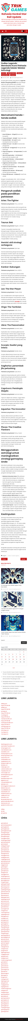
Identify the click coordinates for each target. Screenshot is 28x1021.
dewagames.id (5, 853)
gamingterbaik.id (5, 834)
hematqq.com (5, 730)
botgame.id (4, 977)
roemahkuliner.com (6, 750)
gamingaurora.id (5, 878)
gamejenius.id (4, 870)
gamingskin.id (4, 924)
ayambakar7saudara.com (8, 746)
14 (16, 657)
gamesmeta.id (5, 939)
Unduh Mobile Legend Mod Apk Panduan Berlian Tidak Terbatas (13, 633)
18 (5, 659)
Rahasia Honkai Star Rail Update (14, 15)
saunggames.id (5, 855)
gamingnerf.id (4, 922)
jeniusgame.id (4, 920)
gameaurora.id (5, 901)
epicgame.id (4, 983)
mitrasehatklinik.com (6, 782)
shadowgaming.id (5, 840)
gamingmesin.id (5, 998)
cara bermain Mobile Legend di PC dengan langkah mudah (12, 609)
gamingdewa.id (5, 829)
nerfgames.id (4, 948)
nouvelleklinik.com (6, 790)
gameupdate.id (5, 905)
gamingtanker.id (5, 935)
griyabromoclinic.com (7, 805)
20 (13, 659)
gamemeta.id (4, 967)
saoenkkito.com (5, 752)
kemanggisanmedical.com (8, 786)
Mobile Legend (5, 75)
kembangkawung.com (7, 774)
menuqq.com (4, 734)
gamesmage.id (5, 943)
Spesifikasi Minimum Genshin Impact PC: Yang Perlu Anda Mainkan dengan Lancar (15, 692)
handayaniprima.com (6, 753)
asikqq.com (4, 703)
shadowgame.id (5, 876)
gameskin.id (4, 962)
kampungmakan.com (6, 755)
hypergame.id (4, 986)
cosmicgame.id (5, 912)
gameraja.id (4, 867)
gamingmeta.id (5, 931)
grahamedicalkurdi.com (7, 801)
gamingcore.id (5, 1002)
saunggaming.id (5, 838)
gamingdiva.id (4, 1006)
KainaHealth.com (5, 792)
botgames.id (4, 950)
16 (23, 657)
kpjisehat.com (4, 780)
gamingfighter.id (5, 937)
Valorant (13, 75)
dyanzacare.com (5, 803)
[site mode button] (22, 31)
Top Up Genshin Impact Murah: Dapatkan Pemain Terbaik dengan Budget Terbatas (13, 673)
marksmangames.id (6, 960)
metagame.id (4, 979)
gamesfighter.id (5, 941)
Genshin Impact (11, 73)
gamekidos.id (4, 996)
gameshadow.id (5, 863)
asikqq (2, 809)
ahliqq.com (4, 707)
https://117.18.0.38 (5, 721)
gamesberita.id (5, 893)
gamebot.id (4, 971)
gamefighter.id (5, 969)
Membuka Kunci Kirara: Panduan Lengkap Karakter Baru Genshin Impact (13, 687)
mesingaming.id (5, 1007)
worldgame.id (4, 918)
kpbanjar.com (4, 784)
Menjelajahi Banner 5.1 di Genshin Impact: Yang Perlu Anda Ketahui (13, 682)
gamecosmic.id (5, 903)
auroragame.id (5, 909)
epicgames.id (4, 956)
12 (9, 657)
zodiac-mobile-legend (13, 555)
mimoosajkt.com (5, 772)
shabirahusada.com (6, 793)
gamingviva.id (4, 1011)
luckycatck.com (5, 757)
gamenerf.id (4, 964)
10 (1, 657)
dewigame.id (4, 872)
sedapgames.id (5, 857)
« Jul (13, 668)
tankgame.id (4, 990)
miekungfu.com (5, 767)
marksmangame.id (6, 988)
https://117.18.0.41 (5, 717)
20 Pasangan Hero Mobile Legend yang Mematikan (11, 586)
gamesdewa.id (5, 848)
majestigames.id (5, 859)
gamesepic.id (4, 945)
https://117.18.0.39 (5, 709)
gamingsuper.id (5, 1009)
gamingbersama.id (6, 831)
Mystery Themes (19, 1019)
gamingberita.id (5, 880)
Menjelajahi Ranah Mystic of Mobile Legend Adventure (24, 559)
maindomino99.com (6, 719)
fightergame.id (5, 981)
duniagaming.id (5, 832)
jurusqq (17, 301)
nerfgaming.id (4, 933)
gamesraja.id (4, 844)
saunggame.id (5, 874)
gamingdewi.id (5, 827)
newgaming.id (4, 882)
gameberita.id (4, 907)
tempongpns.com (6, 748)
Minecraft (19, 73)
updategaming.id (5, 890)
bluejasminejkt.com (6, 763)
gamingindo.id (5, 1004)
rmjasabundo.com (6, 771)
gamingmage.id (5, 929)
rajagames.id (4, 865)
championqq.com (6, 726)
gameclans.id (4, 966)
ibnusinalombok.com (6, 799)
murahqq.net (4, 715)
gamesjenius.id (5, 850)
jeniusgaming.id (5, 836)
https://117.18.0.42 (5, 713)
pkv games (4, 813)
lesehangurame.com (6, 744)
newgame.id (4, 910)
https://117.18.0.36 (5, 705)
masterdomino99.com (7, 722)
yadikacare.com (5, 795)
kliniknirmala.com (5, 788)
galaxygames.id (5, 897)
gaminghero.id (5, 1000)
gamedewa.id (4, 869)
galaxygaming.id (5, 884)
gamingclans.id (5, 926)
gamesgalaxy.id (5, 888)
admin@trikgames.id (17, 77)
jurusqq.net (4, 711)
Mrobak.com (4, 765)
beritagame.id (4, 916)
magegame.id (5, 985)
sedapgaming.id (5, 846)
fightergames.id (5, 952)
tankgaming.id (5, 992)
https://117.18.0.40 (5, 728)
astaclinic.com (5, 797)
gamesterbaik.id (5, 851)
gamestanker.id (5, 994)
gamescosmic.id (5, 891)
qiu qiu (3, 811)
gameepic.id (4, 975)
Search (3, 640)
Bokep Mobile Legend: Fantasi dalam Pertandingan (5, 559)
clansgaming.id (5, 927)
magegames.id (5, 954)
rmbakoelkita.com (6, 759)
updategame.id (5, 914)
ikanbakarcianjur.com (6, 778)
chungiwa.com (5, 776)
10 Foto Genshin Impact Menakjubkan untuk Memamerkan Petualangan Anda (14, 678)
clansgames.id (5, 947)
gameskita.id (4, 823)
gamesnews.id (5, 895)
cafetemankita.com (6, 769)
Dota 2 (3, 73)
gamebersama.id (5, 861)
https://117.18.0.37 (5, 724)
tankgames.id (4, 958)
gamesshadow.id (5, 842)
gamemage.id (5, 973)
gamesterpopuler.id (6, 825)
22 (20, 659)
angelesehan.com (6, 761)
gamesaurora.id (5, 886)
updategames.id (5, 899)
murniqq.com (4, 732)
